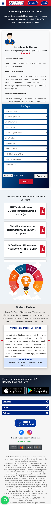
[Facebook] (21, 432)
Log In (44, 3)
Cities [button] (5, 407)
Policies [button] (6, 413)
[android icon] (37, 390)
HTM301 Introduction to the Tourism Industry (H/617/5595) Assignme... (21, 230)
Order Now (33, 3)
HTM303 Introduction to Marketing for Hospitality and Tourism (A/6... (22, 211)
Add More (41, 176)
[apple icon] (13, 390)
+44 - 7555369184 (26, 441)
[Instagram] (29, 432)
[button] (3, 3)
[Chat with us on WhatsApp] (4, 500)
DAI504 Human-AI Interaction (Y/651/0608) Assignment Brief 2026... (22, 249)
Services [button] (7, 401)
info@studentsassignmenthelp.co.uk (26, 438)
